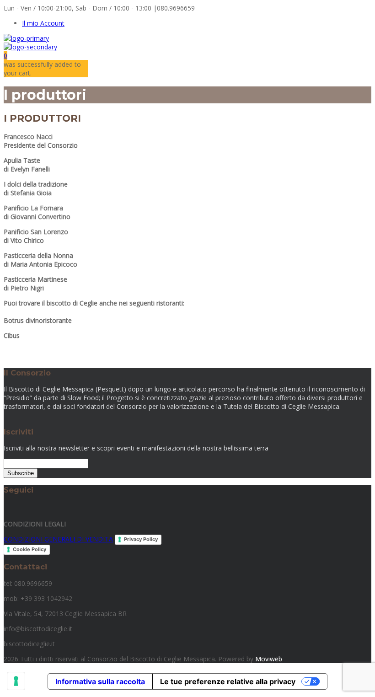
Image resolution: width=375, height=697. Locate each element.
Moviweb (268, 658)
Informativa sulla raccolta (100, 681)
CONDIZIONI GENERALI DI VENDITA (58, 539)
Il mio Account (43, 23)
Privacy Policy (141, 539)
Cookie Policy (29, 549)
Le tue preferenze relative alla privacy (227, 681)
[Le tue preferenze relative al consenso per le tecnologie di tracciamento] (16, 681)
